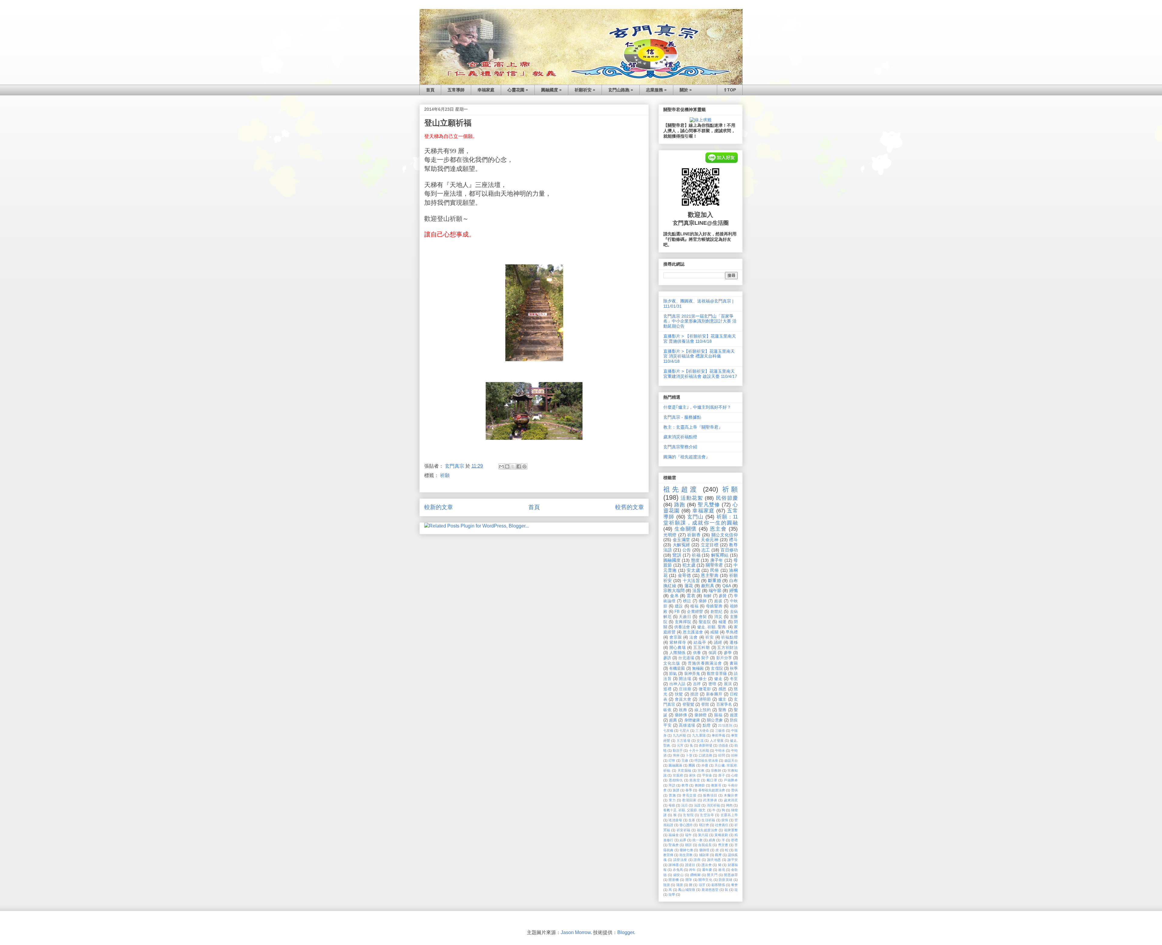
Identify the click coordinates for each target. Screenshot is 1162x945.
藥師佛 (681, 715)
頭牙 (702, 885)
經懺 (733, 590)
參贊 (723, 596)
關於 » (686, 89)
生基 (691, 820)
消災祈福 (713, 805)
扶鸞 (679, 694)
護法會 (706, 865)
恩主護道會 (693, 632)
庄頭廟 (685, 689)
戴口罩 (712, 780)
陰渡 (666, 885)
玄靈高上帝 (729, 815)
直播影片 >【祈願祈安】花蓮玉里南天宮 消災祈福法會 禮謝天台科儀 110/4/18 (699, 356)
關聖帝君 (714, 565)
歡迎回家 (689, 800)
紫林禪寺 (677, 642)
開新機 (673, 879)
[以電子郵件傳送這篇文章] (501, 466)
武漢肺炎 (710, 800)
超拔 (718, 601)
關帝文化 (705, 879)
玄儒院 (717, 668)
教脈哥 (716, 785)
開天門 (712, 875)
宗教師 (716, 770)
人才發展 (717, 740)
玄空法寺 (707, 815)
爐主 (722, 699)
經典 (712, 840)
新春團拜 (714, 694)
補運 (722, 622)
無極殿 (698, 668)
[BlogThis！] (507, 466)
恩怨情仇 (676, 780)
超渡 (734, 715)
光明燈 (670, 534)
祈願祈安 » (585, 89)
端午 (688, 835)
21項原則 (725, 725)
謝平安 (732, 860)
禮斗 (733, 539)
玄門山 (695, 517)
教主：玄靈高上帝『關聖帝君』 (693, 427)
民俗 (714, 570)
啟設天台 (731, 760)
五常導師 (456, 89)
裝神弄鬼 (692, 674)
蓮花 (688, 585)
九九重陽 (698, 735)
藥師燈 (700, 715)
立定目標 (709, 544)
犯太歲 (688, 565)
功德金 (723, 745)
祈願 (445, 475)
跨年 (692, 869)
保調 (712, 653)
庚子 (721, 775)
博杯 (676, 755)
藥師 (703, 601)
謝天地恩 (714, 860)
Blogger (625, 932)
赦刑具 (707, 585)
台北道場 (686, 658)
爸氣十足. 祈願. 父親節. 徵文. (684, 810)
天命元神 (709, 539)
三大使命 (702, 730)
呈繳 (684, 760)
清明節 (705, 699)
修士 (703, 679)
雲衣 (691, 595)
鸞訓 (676, 555)
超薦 (673, 720)
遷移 (734, 642)
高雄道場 (687, 725)
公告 (686, 550)
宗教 (701, 770)
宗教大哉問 (673, 590)
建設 (679, 606)
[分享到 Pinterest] (524, 466)
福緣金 (673, 835)
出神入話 (677, 684)
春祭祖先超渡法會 (711, 790)
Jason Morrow (576, 932)
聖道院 (705, 622)
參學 (728, 653)
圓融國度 (672, 560)
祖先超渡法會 (707, 830)
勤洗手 (678, 750)
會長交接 (689, 795)
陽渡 (679, 885)
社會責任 (721, 825)
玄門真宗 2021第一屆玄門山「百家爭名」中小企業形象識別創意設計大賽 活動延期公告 (700, 321)
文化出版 (671, 663)
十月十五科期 (699, 750)
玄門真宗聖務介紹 (680, 446)
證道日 (690, 865)
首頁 (430, 89)
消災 (718, 617)
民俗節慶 (727, 498)
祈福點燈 (729, 637)
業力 (672, 800)
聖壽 (722, 710)
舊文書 (723, 845)
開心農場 (677, 648)
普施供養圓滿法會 (705, 663)
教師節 (700, 785)
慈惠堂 (694, 780)
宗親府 (678, 775)
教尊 (684, 785)
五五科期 (701, 648)
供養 (697, 653)
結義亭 (700, 642)
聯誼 (688, 845)
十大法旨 (691, 580)
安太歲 (693, 570)
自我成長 (705, 845)
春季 (688, 790)
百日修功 (729, 550)
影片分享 (724, 658)
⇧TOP (730, 89)
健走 (718, 679)
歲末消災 (731, 800)
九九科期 (679, 735)
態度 (695, 560)
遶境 (721, 869)
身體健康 (692, 720)
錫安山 (678, 875)
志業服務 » (656, 89)
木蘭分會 (731, 795)
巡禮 (667, 689)
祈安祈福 (684, 830)
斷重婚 (714, 580)
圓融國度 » (551, 89)
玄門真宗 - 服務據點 (682, 417)
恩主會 (718, 529)
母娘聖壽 (714, 606)
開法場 (685, 679)
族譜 (676, 790)
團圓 (691, 765)
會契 (703, 617)
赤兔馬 (678, 869)
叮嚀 (671, 760)
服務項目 (710, 795)
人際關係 (677, 653)
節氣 (673, 674)
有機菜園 (677, 668)
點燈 (707, 725)
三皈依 (720, 730)
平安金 (707, 775)
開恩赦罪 (731, 875)
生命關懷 (686, 529)
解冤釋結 (720, 555)
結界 (683, 840)
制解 (708, 596)
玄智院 (688, 815)
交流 (700, 740)
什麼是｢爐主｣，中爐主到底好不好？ (697, 407)
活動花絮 (692, 498)
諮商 (697, 860)
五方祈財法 (727, 648)
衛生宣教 (686, 855)
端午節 (715, 590)
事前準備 (718, 735)
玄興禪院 (683, 622)
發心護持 (686, 825)
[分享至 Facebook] (519, 466)
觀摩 (718, 855)
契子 (705, 658)
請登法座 (680, 860)
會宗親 (675, 637)
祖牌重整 (731, 830)
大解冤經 (681, 544)
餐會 (734, 885)
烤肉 (729, 805)
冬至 (734, 679)
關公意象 (715, 720)
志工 (705, 550)
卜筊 (689, 755)
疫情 (724, 820)
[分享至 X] (513, 466)
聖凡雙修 (709, 505)
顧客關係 (718, 885)
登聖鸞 (688, 704)
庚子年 (716, 560)
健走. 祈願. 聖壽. (712, 627)
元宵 (680, 745)
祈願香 (694, 534)
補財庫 (704, 855)
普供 (734, 790)
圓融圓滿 (675, 765)
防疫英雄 (726, 879)
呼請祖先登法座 (706, 760)
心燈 (734, 775)
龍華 (671, 894)
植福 (694, 606)
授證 (694, 694)
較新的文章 (438, 507)
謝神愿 (673, 865)
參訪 (667, 658)
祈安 (709, 637)
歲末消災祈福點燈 (680, 436)
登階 (705, 704)
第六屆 (703, 835)
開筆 (688, 879)
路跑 (679, 505)
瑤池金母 (675, 820)
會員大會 (683, 699)
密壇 (712, 684)
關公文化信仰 (724, 534)
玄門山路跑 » (620, 89)
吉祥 (697, 684)
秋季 (734, 668)
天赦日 (685, 617)
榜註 (687, 601)
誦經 (718, 642)
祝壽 (683, 710)
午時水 (720, 750)
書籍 (734, 663)
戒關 (714, 632)
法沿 (684, 805)
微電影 (705, 689)
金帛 (674, 595)
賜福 (718, 715)
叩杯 (734, 755)
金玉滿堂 (681, 539)
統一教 (697, 840)
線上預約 (702, 710)
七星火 (684, 730)
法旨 (696, 590)
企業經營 (695, 612)
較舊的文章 (629, 507)
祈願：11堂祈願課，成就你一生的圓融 (700, 520)
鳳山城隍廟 (686, 889)
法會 (693, 637)
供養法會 (682, 627)
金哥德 (684, 575)
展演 (728, 684)
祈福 (696, 555)
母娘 (671, 805)
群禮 (734, 840)
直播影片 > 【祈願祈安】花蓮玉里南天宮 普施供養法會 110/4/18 (699, 339)
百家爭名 (724, 704)
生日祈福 (708, 820)
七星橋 (668, 730)
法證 (697, 805)
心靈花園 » (517, 89)
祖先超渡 (681, 489)
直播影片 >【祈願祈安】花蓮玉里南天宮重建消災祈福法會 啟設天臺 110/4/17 (700, 374)
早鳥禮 (732, 632)
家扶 (692, 775)
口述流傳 (705, 755)
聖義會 (673, 845)
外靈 (704, 765)
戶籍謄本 (731, 780)
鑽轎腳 (695, 875)
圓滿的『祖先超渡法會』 (686, 456)
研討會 (704, 825)
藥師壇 (704, 850)
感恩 (722, 689)
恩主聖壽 (709, 575)
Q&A (726, 585)
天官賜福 (684, 770)
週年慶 (707, 869)
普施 (672, 795)
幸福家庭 (486, 89)
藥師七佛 (686, 850)
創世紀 (717, 612)
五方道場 (684, 740)
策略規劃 (721, 835)
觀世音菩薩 (717, 674)
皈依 (667, 710)
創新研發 (705, 745)
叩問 (721, 755)
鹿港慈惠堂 (709, 889)
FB (677, 612)
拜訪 (671, 785)
